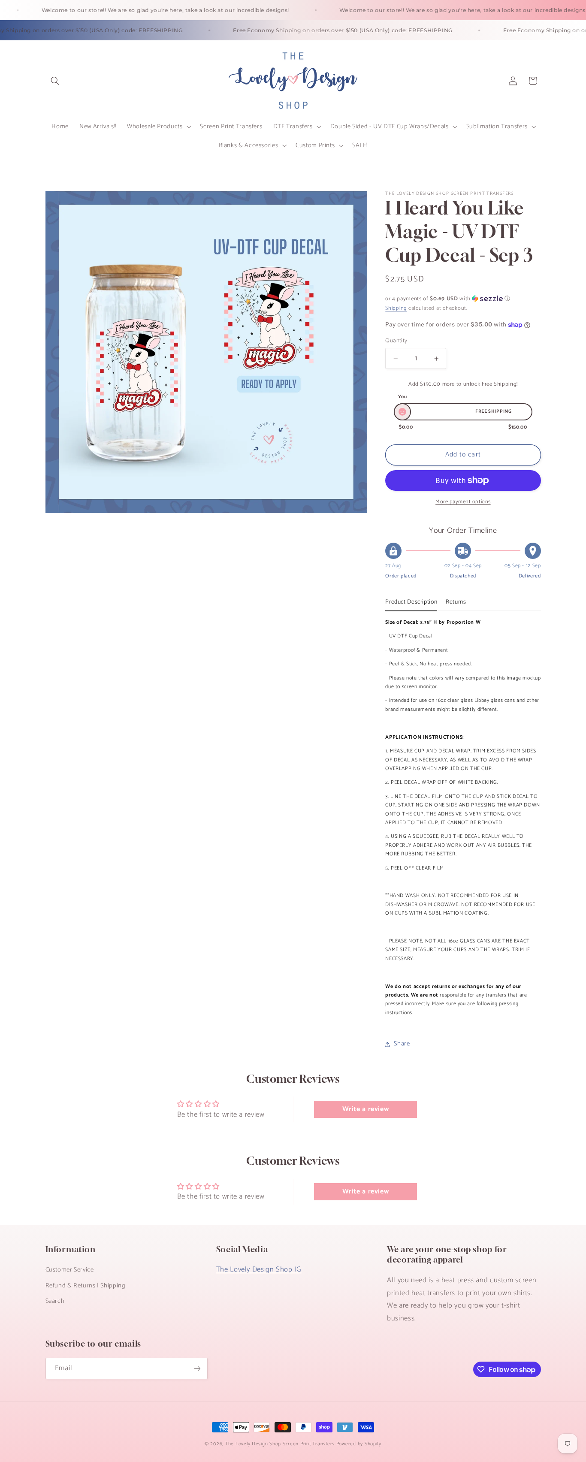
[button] (55, 81)
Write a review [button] (365, 1109)
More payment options (463, 502)
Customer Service (69, 1270)
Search (55, 1301)
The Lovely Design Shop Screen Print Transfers (280, 1444)
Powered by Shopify (358, 1444)
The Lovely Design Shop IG (259, 1269)
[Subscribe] (197, 1368)
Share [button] (402, 1044)
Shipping (396, 308)
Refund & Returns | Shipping (85, 1286)
